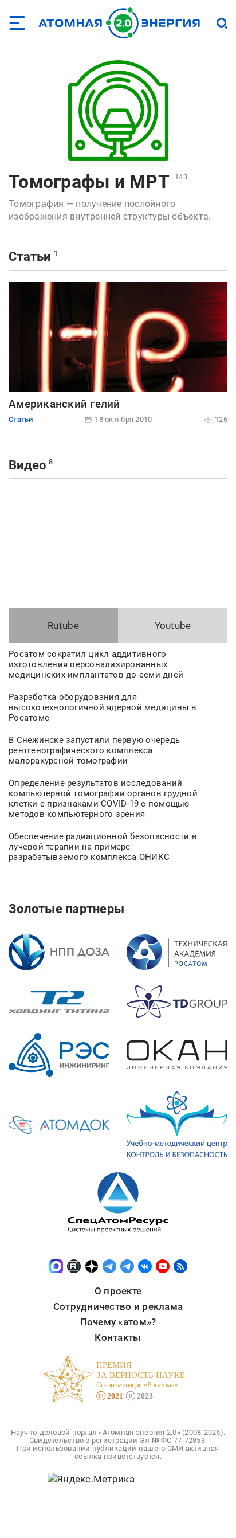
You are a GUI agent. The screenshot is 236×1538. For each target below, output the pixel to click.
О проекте (118, 1291)
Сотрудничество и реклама (118, 1306)
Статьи (30, 256)
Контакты (118, 1337)
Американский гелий (64, 403)
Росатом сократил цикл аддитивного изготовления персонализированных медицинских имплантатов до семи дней (96, 664)
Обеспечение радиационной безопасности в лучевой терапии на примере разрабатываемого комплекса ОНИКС (103, 846)
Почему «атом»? (118, 1322)
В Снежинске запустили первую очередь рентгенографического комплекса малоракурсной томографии (94, 750)
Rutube (63, 625)
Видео (27, 465)
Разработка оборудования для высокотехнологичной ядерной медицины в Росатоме (103, 707)
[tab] (63, 625)
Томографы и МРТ (89, 182)
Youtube (173, 625)
